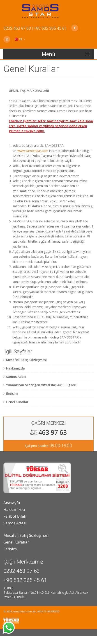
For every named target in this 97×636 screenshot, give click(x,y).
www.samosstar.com (32, 151)
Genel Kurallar (16, 542)
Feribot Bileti (14, 516)
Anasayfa (11, 502)
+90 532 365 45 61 (50, 28)
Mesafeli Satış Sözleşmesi (26, 535)
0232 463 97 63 (17, 28)
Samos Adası (14, 522)
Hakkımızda (14, 509)
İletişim (10, 548)
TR (20, 39)
